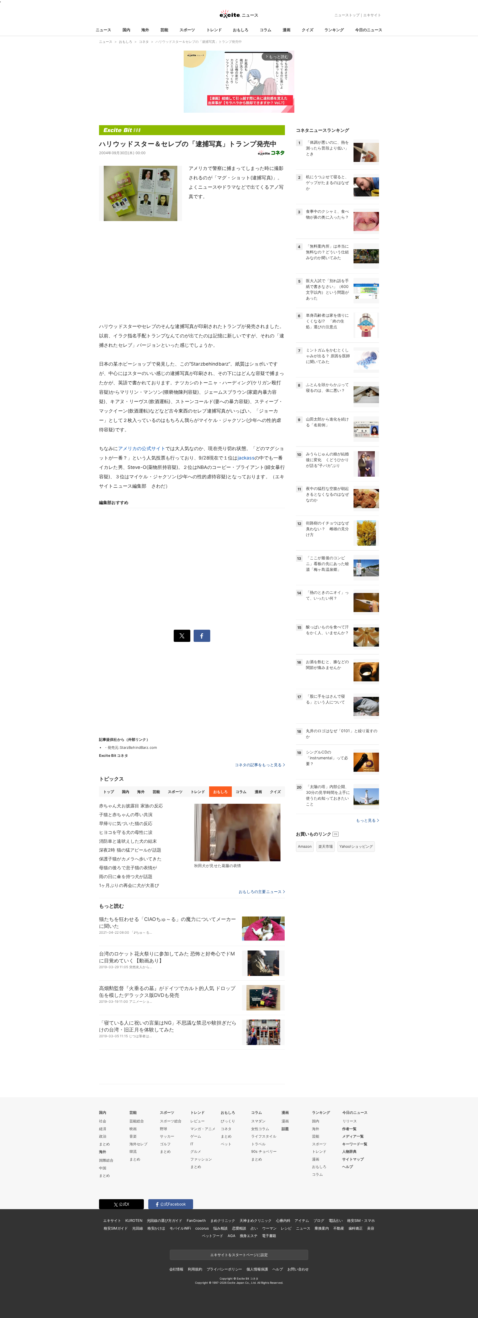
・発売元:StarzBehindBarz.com (130, 747)
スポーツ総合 (170, 1121)
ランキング (334, 29)
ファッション (201, 1159)
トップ (108, 791)
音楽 (133, 1136)
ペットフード (212, 1235)
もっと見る (366, 820)
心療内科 (283, 1220)
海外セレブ (138, 1144)
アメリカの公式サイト (142, 448)
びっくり (228, 1121)
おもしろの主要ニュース (260, 892)
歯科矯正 (356, 1228)
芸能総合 (136, 1121)
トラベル (258, 1144)
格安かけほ (156, 1228)
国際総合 (106, 1160)
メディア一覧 (353, 1136)
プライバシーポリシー (224, 1269)
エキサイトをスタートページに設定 (239, 1255)
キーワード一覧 (354, 1144)
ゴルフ (165, 1144)
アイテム (302, 1220)
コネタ (226, 1129)
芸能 (164, 29)
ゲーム (195, 1136)
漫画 (286, 29)
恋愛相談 (239, 1228)
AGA (231, 1235)
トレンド (214, 29)
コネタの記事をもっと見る (258, 764)
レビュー (197, 1121)
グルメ (195, 1151)
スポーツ (187, 29)
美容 (370, 1228)
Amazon (305, 846)
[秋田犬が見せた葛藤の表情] (237, 833)
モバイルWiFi (180, 1228)
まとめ (104, 1144)
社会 (102, 1121)
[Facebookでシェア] (202, 636)
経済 (102, 1129)
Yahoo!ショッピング (356, 846)
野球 (163, 1129)
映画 (133, 1129)
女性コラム (260, 1129)
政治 (102, 1136)
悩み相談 (220, 1228)
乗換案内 (322, 1228)
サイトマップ (353, 1159)
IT (191, 1144)
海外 (145, 29)
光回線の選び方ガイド (165, 1220)
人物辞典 (349, 1151)
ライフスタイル (263, 1136)
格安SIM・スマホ (361, 1220)
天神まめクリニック (256, 1220)
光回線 (137, 1228)
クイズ (307, 29)
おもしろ (240, 29)
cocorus (202, 1228)
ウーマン (269, 1228)
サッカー (167, 1136)
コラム (265, 29)
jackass (246, 458)
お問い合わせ (298, 1269)
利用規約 (195, 1269)
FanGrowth (196, 1220)
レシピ (286, 1228)
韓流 (133, 1151)
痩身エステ (249, 1235)
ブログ (318, 1220)
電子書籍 (269, 1235)
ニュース (103, 29)
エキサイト (372, 15)
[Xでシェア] (182, 636)
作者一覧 (349, 1129)
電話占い (336, 1220)
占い (254, 1228)
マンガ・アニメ (202, 1129)
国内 (126, 29)
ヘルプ (347, 1166)
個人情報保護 (257, 1269)
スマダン (258, 1121)
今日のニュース (368, 29)
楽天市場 (325, 846)
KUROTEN (133, 1220)
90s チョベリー (264, 1151)
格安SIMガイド (116, 1228)
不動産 (338, 1228)
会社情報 (176, 1269)
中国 (102, 1168)
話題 (285, 1129)
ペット (226, 1144)
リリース (349, 1121)
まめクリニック (222, 1220)
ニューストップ (347, 15)
